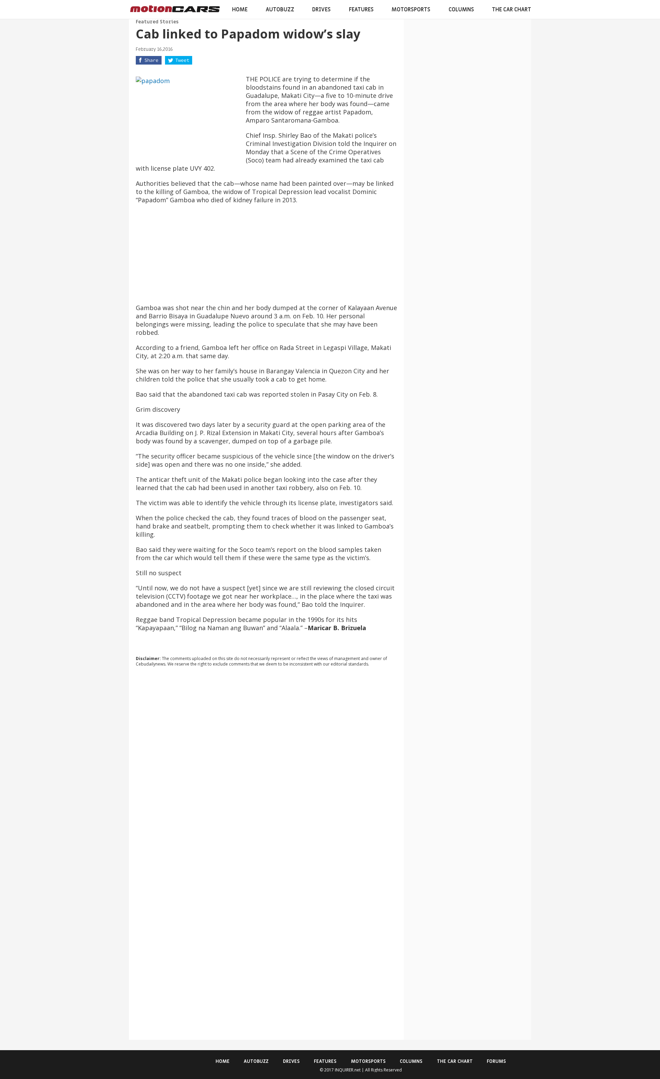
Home (240, 9)
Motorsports (411, 9)
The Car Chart (511, 9)
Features (361, 9)
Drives (321, 9)
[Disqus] (266, 765)
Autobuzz (280, 9)
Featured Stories (157, 22)
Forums (496, 1061)
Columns (461, 9)
